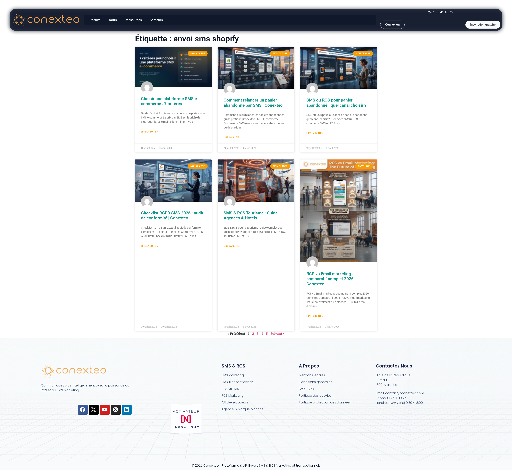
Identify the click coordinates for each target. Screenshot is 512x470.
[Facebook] (83, 410)
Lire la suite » (149, 131)
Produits (94, 20)
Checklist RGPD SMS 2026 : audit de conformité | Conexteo (172, 215)
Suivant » (277, 333)
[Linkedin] (127, 410)
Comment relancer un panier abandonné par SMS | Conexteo (253, 103)
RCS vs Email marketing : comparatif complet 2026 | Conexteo (331, 278)
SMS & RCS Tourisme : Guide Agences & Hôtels (251, 215)
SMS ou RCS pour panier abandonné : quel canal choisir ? (336, 103)
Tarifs (112, 20)
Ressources (133, 20)
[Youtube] (105, 410)
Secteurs (156, 20)
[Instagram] (116, 410)
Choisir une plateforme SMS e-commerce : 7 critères (169, 101)
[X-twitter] (94, 410)
